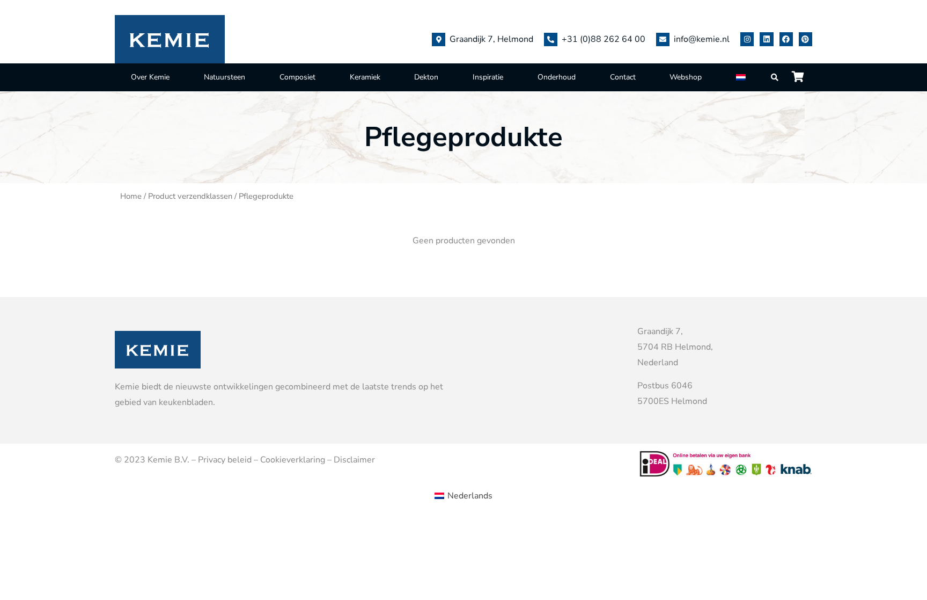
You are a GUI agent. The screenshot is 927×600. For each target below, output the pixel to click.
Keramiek (365, 77)
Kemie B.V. (168, 460)
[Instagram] (747, 39)
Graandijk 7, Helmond (491, 39)
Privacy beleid (225, 460)
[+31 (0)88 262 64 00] (550, 39)
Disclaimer (354, 460)
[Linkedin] (766, 39)
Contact (623, 77)
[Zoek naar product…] (775, 77)
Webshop (686, 77)
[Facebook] (786, 39)
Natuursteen (224, 77)
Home (131, 196)
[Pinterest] (805, 39)
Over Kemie (150, 77)
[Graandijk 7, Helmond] (438, 39)
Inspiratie (488, 77)
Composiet (297, 77)
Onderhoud (557, 77)
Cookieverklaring (292, 460)
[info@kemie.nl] (663, 39)
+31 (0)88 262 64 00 (603, 39)
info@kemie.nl (702, 39)
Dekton (426, 77)
